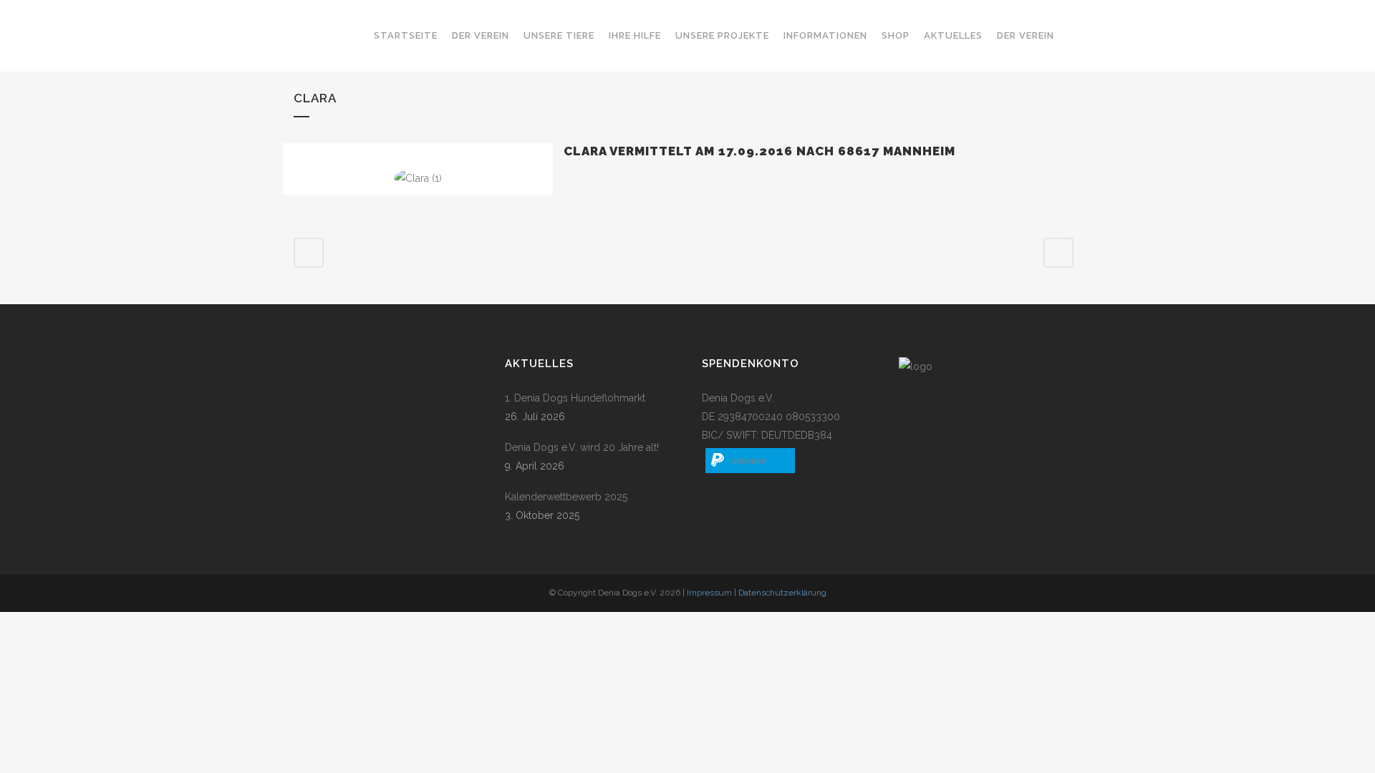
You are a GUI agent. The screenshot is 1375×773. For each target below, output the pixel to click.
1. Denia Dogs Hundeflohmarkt (575, 398)
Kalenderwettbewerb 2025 (566, 496)
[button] (750, 460)
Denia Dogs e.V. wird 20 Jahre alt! (582, 447)
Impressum (709, 593)
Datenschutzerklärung (782, 593)
